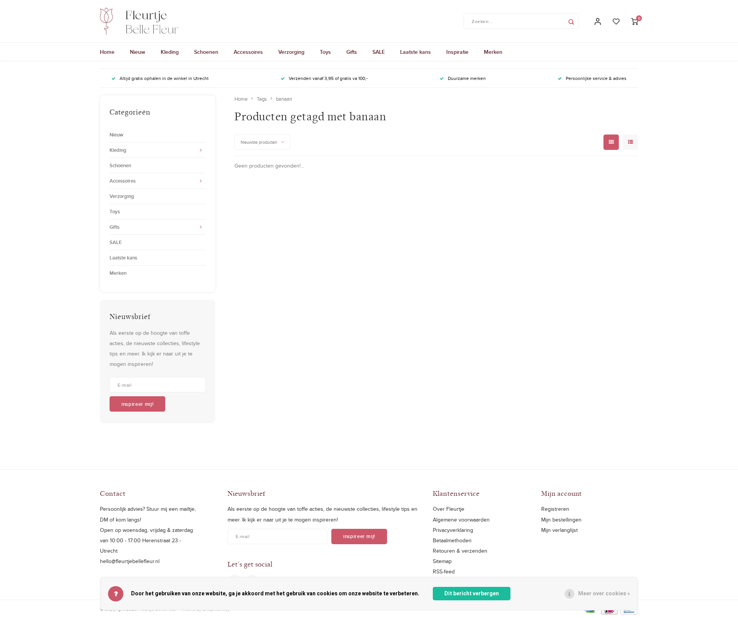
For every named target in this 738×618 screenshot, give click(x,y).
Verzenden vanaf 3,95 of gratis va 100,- (328, 78)
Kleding (170, 52)
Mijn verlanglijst (559, 530)
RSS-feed (444, 571)
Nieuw (137, 52)
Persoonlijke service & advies (596, 78)
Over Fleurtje (448, 509)
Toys (325, 52)
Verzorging (291, 52)
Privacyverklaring (453, 530)
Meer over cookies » (604, 594)
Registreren (555, 509)
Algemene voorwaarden (461, 519)
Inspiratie (457, 52)
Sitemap (442, 561)
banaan (284, 98)
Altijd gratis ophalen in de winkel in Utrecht (164, 78)
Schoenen (206, 52)
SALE (378, 52)
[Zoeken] (571, 21)
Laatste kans (415, 52)
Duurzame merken (467, 78)
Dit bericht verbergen (471, 594)
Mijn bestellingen (561, 519)
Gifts (351, 52)
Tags (262, 98)
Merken (493, 52)
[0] (634, 21)
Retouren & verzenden (460, 551)
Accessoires (248, 52)
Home (107, 52)
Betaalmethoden (452, 540)
